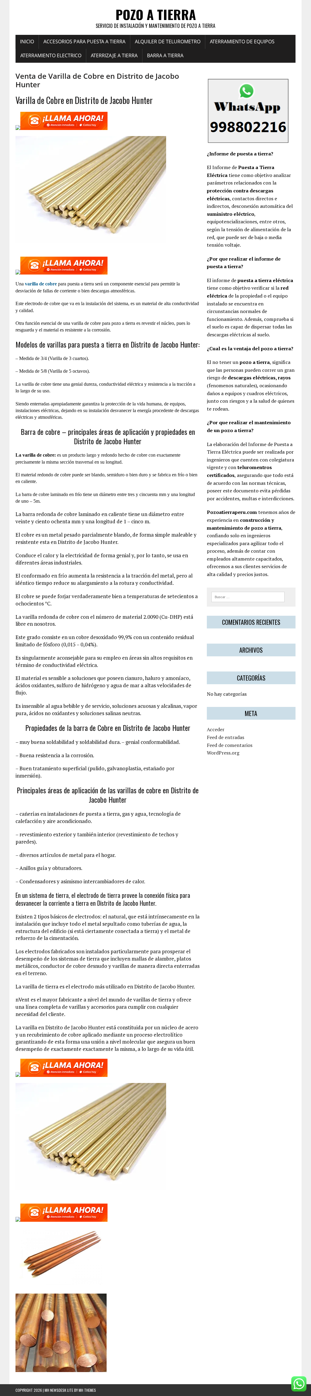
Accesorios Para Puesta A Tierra (84, 41)
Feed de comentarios (229, 745)
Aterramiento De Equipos (242, 41)
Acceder (215, 729)
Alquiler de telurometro (167, 41)
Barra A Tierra (165, 55)
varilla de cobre (41, 283)
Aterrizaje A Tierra (114, 55)
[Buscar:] (248, 596)
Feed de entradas (225, 737)
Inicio (27, 41)
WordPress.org (223, 752)
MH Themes (87, 1390)
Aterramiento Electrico (50, 55)
